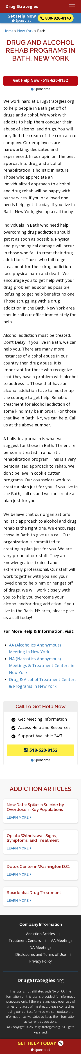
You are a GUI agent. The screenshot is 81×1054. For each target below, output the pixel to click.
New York (25, 30)
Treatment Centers (25, 940)
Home (8, 30)
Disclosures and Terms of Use (40, 954)
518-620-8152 (43, 750)
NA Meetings (40, 947)
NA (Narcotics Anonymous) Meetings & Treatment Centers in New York (41, 665)
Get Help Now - (40, 80)
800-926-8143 (58, 18)
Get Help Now (21, 16)
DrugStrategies (40, 980)
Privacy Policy (40, 961)
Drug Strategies (21, 6)
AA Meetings (61, 940)
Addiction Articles (40, 933)
